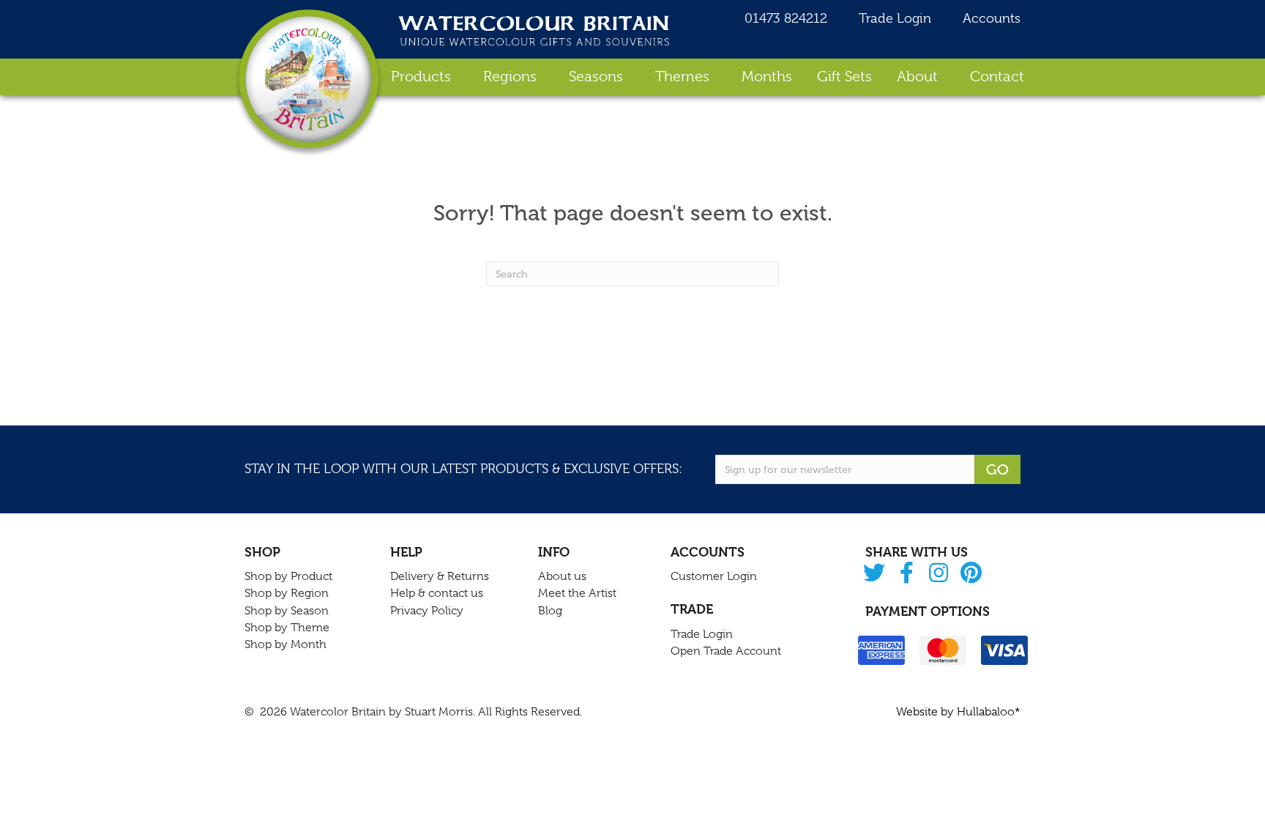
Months (767, 76)
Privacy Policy (426, 610)
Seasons (596, 76)
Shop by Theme (287, 627)
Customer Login (714, 576)
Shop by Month (285, 644)
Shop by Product (288, 576)
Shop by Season (287, 610)
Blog (550, 610)
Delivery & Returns (439, 576)
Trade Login (893, 18)
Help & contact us (436, 593)
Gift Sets (844, 76)
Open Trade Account (726, 651)
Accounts (989, 18)
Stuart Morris (439, 711)
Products (421, 76)
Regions (510, 76)
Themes (682, 76)
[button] (874, 574)
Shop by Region (287, 593)
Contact (997, 76)
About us (562, 576)
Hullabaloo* (988, 711)
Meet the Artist (577, 593)
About (917, 76)
